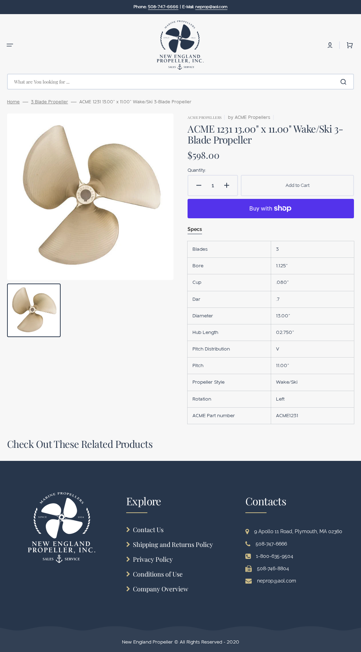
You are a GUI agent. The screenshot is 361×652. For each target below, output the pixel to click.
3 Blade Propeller (49, 101)
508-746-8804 (273, 568)
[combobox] (180, 82)
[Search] (345, 82)
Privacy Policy (153, 559)
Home (13, 101)
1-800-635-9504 (274, 556)
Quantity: (197, 170)
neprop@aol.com (276, 581)
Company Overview (160, 589)
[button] (10, 45)
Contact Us (148, 529)
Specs (195, 229)
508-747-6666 (271, 544)
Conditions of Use (158, 574)
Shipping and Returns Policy (173, 544)
